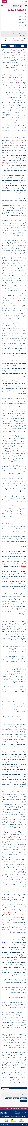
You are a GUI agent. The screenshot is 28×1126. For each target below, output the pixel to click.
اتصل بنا (11, 1108)
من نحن (6, 1108)
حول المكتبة (21, 19)
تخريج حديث (23, 1100)
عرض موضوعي (21, 25)
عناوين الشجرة (9, 1098)
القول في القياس (14, 34)
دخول (4, 1)
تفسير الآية (23, 1098)
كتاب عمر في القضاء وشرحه (22, 34)
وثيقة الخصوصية (24, 1108)
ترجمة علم (16, 1098)
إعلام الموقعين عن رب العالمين (17, 32)
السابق (7, 1089)
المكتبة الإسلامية (16, 10)
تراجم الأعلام (21, 27)
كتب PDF (22, 13)
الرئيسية (24, 32)
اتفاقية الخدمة (16, 1108)
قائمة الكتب (21, 22)
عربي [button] (24, 1)
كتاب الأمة (21, 16)
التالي (4, 1089)
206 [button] (13, 46)
